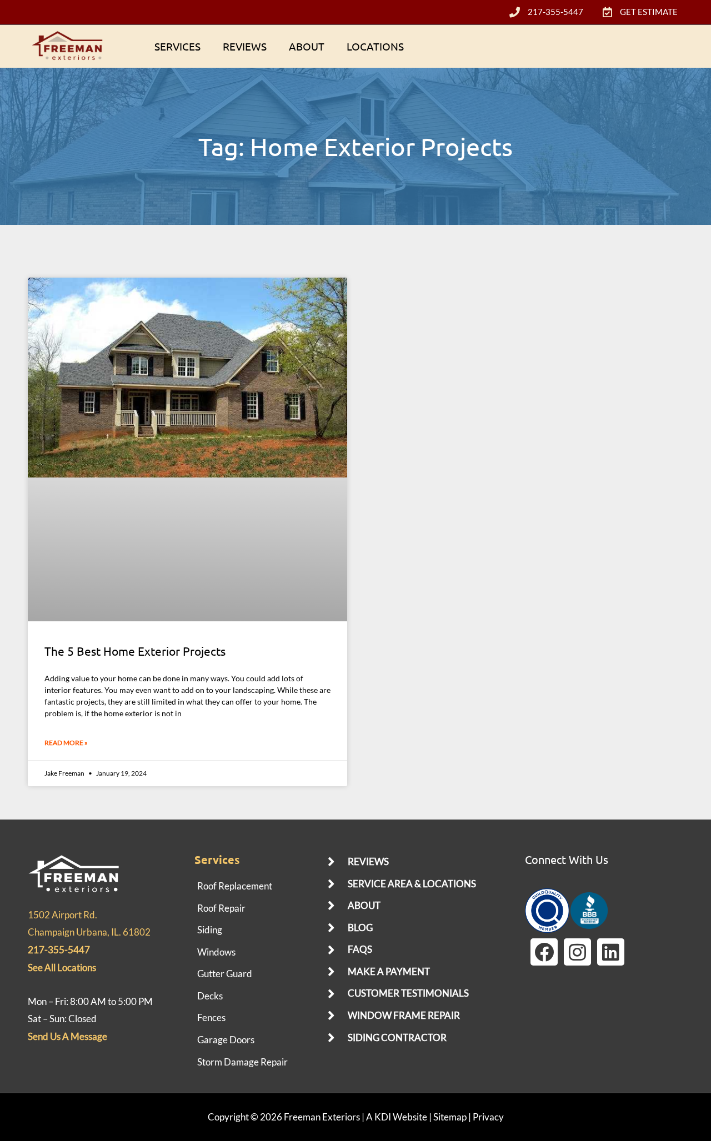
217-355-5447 (59, 950)
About (306, 46)
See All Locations (62, 967)
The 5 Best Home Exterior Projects (135, 651)
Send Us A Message (67, 1036)
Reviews (245, 46)
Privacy (488, 1117)
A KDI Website (396, 1117)
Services (177, 46)
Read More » (66, 742)
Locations (375, 46)
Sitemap (450, 1117)
